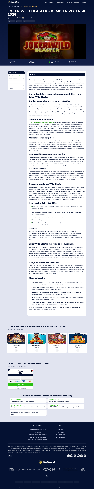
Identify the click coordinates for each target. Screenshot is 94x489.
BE (9, 455)
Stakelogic (21, 75)
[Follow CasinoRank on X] (75, 455)
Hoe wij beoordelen (60, 434)
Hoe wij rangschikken (60, 437)
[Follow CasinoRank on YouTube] (78, 455)
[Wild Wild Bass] (36, 343)
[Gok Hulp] (51, 469)
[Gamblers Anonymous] (83, 469)
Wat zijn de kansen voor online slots (38, 434)
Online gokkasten (49, 2)
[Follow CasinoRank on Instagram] (71, 455)
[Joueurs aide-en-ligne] (29, 469)
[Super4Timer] (77, 343)
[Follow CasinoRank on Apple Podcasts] (85, 455)
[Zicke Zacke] (16, 343)
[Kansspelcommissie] (11, 469)
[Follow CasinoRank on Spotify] (81, 455)
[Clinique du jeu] (70, 469)
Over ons (60, 429)
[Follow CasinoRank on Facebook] (68, 455)
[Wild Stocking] (57, 343)
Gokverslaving (57, 487)
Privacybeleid (60, 432)
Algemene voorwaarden (22, 487)
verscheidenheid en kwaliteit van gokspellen (42, 122)
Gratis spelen (47, 41)
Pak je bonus (20, 384)
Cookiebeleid (40, 487)
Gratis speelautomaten (73, 2)
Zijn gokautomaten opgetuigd (38, 429)
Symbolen (38, 432)
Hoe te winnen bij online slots (38, 437)
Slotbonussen (60, 2)
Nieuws (84, 2)
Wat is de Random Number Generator (38, 439)
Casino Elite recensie (20, 387)
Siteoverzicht (73, 487)
